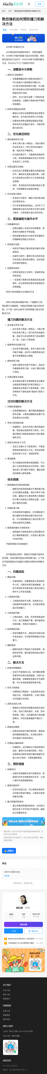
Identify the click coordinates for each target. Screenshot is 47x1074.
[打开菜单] (29, 4)
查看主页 (34, 931)
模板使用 (6, 1015)
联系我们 (6, 999)
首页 (4, 11)
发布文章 (23, 924)
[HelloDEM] (13, 4)
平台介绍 (6, 990)
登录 (39, 4)
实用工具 (6, 1011)
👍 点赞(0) (9, 851)
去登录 (6, 876)
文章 (10, 11)
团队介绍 (6, 994)
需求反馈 (6, 1019)
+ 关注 (13, 931)
